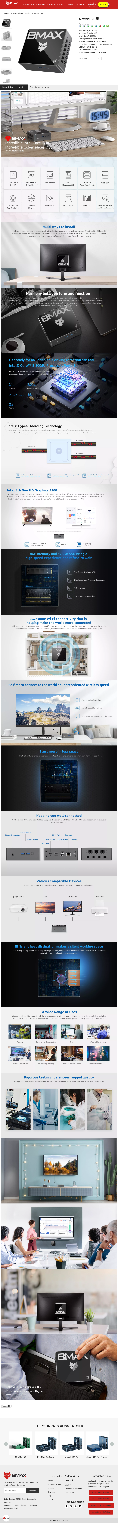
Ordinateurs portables (74, 1488)
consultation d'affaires (101, 1512)
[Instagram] (80, 1506)
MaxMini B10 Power (46, 1457)
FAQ (49, 1496)
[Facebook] (66, 1506)
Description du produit (13, 87)
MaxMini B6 (20, 1457)
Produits (51, 1488)
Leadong (17, 1505)
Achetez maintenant (104, 5)
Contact (51, 1499)
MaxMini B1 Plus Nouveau (97, 1457)
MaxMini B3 (5, 1406)
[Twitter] (71, 1506)
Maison (50, 1481)
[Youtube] (75, 1506)
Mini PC (68, 1485)
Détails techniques (39, 87)
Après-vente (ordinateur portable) (101, 1506)
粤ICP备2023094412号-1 (59, 1520)
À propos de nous (55, 1484)
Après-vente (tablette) (101, 1499)
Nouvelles (51, 1492)
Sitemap (25, 1505)
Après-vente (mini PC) (101, 1492)
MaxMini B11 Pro (72, 1457)
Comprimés (69, 1492)
